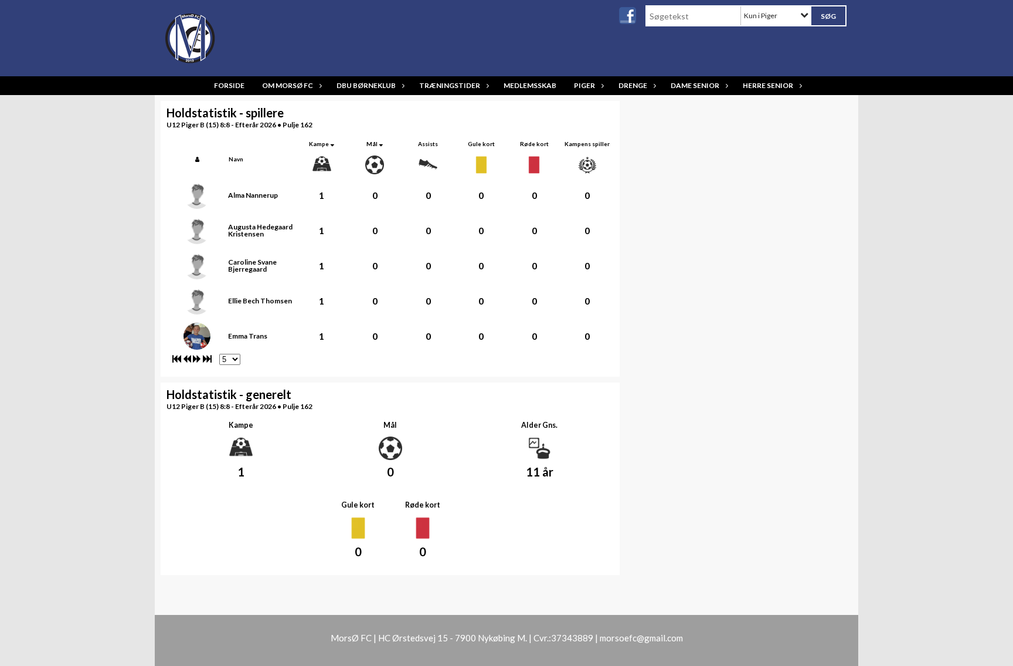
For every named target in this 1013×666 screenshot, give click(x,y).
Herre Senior (768, 85)
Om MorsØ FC (287, 85)
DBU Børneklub (366, 85)
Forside (229, 85)
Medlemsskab (530, 85)
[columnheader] (197, 159)
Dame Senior (695, 85)
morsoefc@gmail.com (641, 638)
